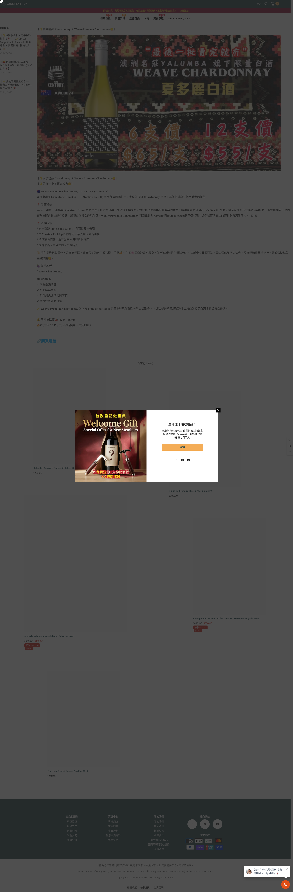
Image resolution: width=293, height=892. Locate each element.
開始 (182, 447)
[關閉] (218, 410)
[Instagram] (182, 460)
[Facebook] (176, 460)
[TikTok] (189, 460)
